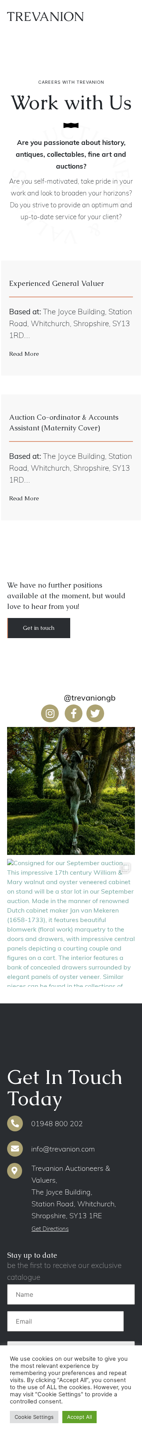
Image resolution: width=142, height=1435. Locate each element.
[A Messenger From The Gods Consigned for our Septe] (71, 791)
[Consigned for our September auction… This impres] (71, 923)
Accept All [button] (79, 1417)
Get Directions (50, 1229)
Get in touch (38, 627)
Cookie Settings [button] (34, 1417)
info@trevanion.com (62, 1149)
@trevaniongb (90, 698)
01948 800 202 (56, 1124)
